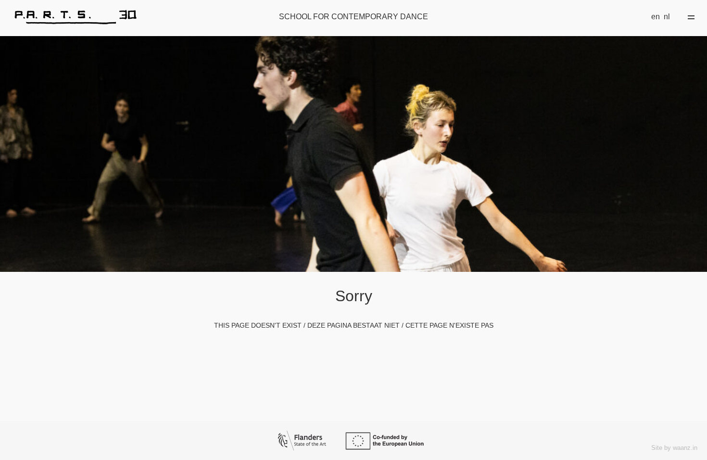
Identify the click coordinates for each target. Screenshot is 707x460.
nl (667, 17)
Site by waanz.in (674, 447)
